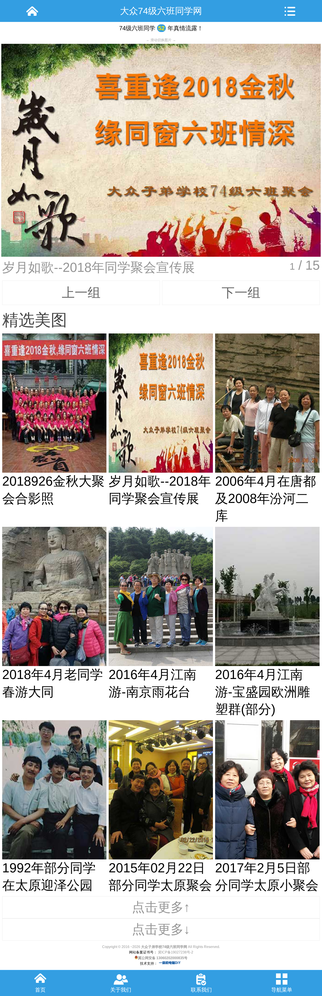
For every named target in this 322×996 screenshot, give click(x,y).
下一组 (241, 292)
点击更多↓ (161, 929)
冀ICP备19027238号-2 (175, 952)
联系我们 (201, 990)
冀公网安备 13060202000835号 (163, 958)
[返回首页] (32, 11)
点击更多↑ (161, 907)
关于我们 (120, 990)
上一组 (81, 292)
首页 (40, 990)
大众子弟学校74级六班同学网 (164, 947)
